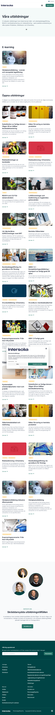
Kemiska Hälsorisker (36, 231)
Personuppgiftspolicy (18, 711)
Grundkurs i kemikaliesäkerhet (40, 303)
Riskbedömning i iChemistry (39, 160)
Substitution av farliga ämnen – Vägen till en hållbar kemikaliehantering (14, 126)
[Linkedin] (52, 711)
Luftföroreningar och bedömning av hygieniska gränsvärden (38, 198)
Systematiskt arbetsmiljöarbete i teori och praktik (13, 387)
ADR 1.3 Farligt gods (36, 338)
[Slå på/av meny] (42, 5)
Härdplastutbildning (36, 500)
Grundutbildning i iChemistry (13, 303)
